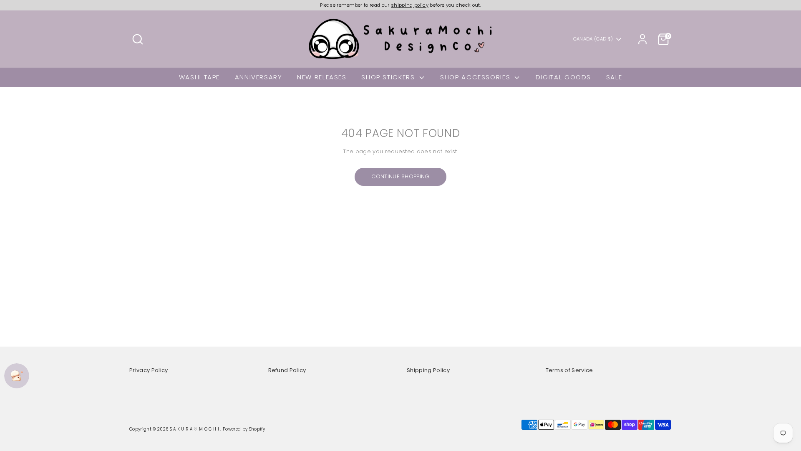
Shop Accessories (476, 77)
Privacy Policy (148, 370)
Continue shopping (400, 176)
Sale (614, 77)
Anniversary (258, 77)
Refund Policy (287, 370)
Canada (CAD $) (593, 39)
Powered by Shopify (244, 429)
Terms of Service (569, 370)
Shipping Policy (428, 370)
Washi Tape (199, 77)
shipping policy (409, 5)
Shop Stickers (389, 77)
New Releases (322, 77)
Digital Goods (563, 77)
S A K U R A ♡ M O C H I (195, 429)
